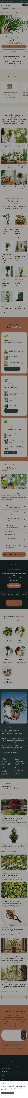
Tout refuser (20, 1093)
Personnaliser (14, 1095)
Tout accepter (7, 1093)
